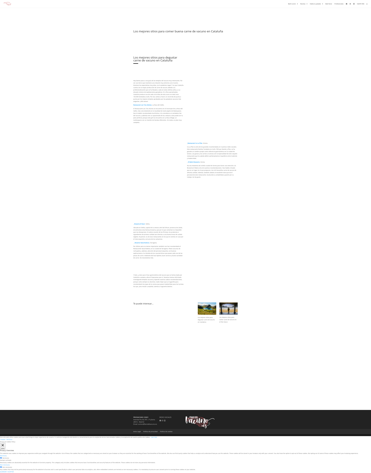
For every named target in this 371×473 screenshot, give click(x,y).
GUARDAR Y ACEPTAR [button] (7, 472)
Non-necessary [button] (5, 465)
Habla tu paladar (315, 4)
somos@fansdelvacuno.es (147, 424)
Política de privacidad (150, 431)
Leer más (154, 437)
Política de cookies (166, 431)
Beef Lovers (292, 4)
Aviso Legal (137, 431)
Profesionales (338, 4)
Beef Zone (328, 4)
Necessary (5, 458)
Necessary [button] (3, 456)
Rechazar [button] (9, 439)
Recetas (302, 4)
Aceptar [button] (3, 439)
